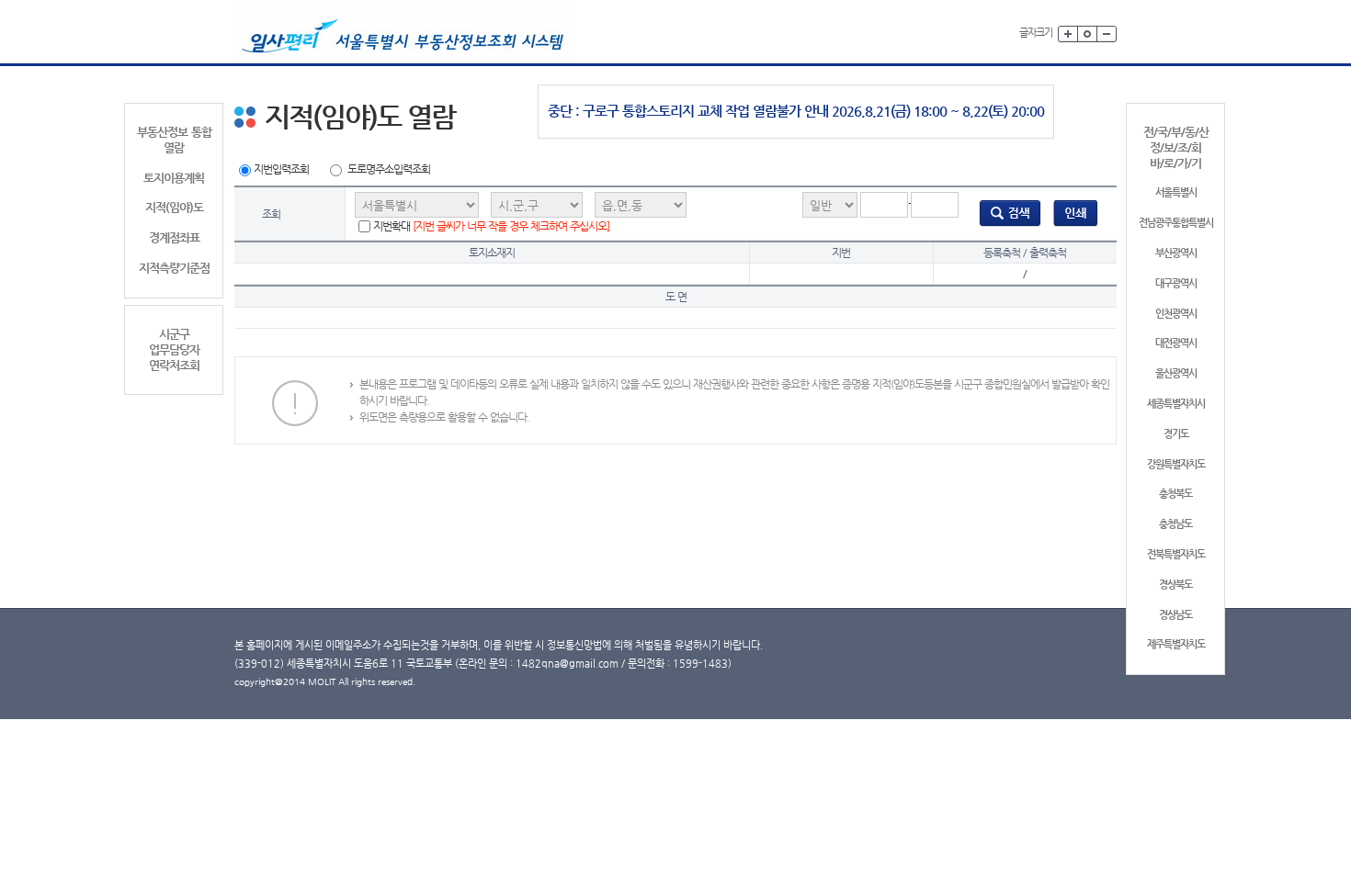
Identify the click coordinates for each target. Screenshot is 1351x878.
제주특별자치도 (1176, 644)
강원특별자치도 (1176, 464)
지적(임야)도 (174, 207)
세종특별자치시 (1176, 404)
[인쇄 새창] (1075, 213)
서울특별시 (1176, 192)
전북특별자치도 (1176, 554)
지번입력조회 (281, 169)
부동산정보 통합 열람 (174, 139)
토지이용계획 (173, 178)
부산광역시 (1176, 253)
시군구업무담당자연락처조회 (174, 349)
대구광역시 (1176, 283)
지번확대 (491, 226)
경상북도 (1175, 585)
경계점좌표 (174, 237)
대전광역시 (1176, 343)
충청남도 (1175, 524)
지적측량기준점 (174, 268)
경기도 (1176, 434)
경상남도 (1175, 615)
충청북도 (1175, 494)
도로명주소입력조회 (388, 169)
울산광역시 (1176, 373)
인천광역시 (1176, 314)
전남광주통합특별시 (1176, 223)
